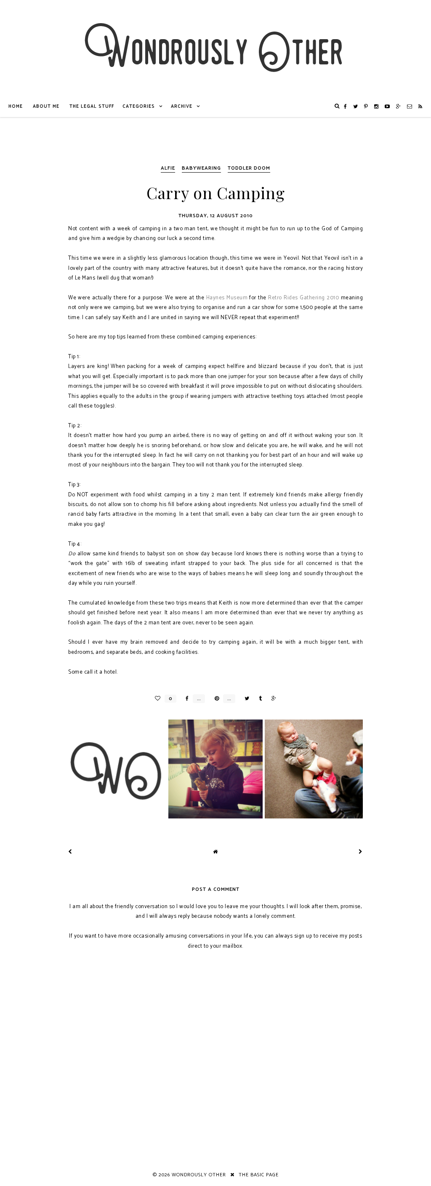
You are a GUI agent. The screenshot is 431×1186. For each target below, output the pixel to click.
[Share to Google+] (271, 698)
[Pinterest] (366, 106)
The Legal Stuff (91, 106)
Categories (138, 106)
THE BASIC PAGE (259, 1175)
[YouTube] (387, 106)
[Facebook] (345, 106)
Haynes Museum (226, 297)
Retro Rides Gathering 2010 (303, 297)
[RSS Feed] (420, 106)
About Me (46, 106)
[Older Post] (361, 852)
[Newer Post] (70, 852)
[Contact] (409, 106)
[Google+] (398, 106)
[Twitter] (355, 106)
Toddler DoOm (249, 168)
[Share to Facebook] (185, 698)
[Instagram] (376, 106)
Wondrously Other (199, 1175)
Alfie (168, 168)
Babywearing (201, 168)
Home (15, 106)
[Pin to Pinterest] (214, 698)
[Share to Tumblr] (258, 698)
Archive (181, 106)
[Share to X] (244, 698)
